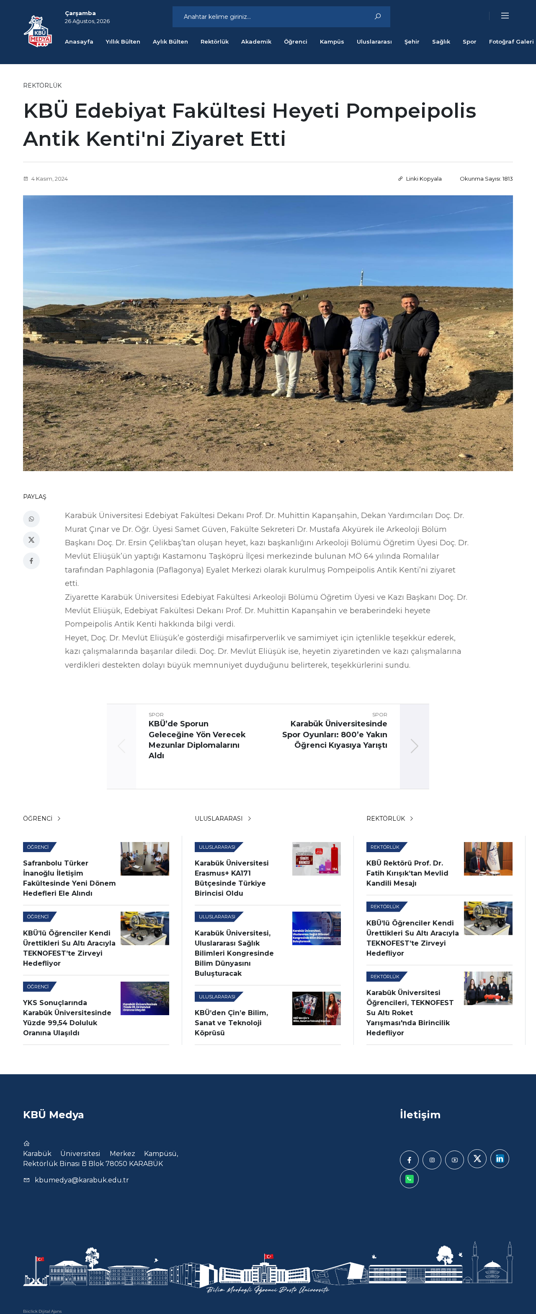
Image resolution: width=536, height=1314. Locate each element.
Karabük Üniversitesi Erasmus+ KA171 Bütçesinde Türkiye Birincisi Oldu (232, 878)
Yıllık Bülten (123, 41)
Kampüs (332, 41)
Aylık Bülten (170, 41)
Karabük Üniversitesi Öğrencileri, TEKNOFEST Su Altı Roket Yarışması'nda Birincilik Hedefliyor (410, 1013)
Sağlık (441, 41)
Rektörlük (215, 41)
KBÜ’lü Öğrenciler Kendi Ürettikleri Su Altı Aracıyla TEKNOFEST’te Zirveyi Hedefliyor (69, 948)
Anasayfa (79, 41)
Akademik (256, 41)
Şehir (412, 41)
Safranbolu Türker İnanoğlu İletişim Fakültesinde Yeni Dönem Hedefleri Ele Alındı (69, 878)
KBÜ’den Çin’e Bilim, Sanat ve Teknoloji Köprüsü (231, 1023)
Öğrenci (295, 41)
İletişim (420, 1115)
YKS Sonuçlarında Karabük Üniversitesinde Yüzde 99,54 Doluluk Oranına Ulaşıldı (67, 1018)
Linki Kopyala (423, 178)
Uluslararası (374, 41)
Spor (470, 41)
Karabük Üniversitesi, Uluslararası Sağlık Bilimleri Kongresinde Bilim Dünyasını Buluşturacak (234, 953)
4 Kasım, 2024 (49, 178)
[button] (499, 16)
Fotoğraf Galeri (511, 41)
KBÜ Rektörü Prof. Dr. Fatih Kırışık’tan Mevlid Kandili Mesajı (407, 873)
